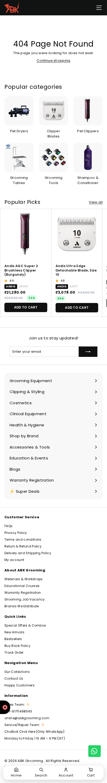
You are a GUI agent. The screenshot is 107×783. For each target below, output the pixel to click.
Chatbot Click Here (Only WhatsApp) (34, 731)
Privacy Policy (15, 533)
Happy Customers (19, 685)
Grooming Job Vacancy (24, 599)
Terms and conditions (23, 539)
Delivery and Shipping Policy (27, 553)
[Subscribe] (88, 351)
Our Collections (17, 672)
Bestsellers (13, 639)
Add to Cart (26, 307)
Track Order (14, 652)
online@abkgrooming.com (26, 718)
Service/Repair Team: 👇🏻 (24, 725)
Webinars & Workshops (23, 579)
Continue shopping (53, 60)
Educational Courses (21, 586)
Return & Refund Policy (23, 546)
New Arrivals (14, 632)
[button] (6, 281)
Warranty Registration (22, 592)
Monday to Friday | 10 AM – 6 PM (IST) (34, 738)
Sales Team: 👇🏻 (17, 704)
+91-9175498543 (18, 711)
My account (14, 560)
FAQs (8, 526)
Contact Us (13, 678)
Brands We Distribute (21, 606)
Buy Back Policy (17, 645)
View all (96, 202)
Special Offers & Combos (25, 625)
